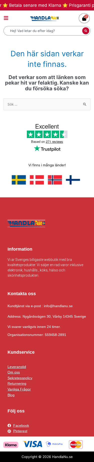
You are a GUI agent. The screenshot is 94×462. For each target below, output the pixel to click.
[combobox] (43, 30)
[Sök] (85, 30)
